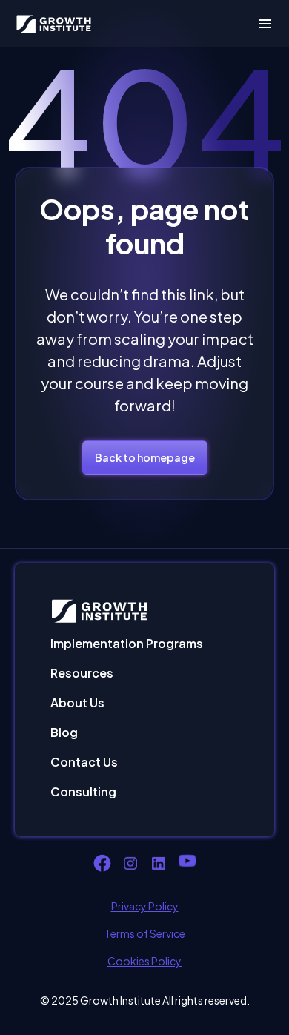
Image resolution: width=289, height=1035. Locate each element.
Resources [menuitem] (81, 673)
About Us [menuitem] (77, 702)
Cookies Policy (144, 961)
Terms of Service (144, 933)
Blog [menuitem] (64, 732)
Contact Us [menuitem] (84, 762)
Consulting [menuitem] (83, 791)
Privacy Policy (145, 906)
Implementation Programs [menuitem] (126, 643)
